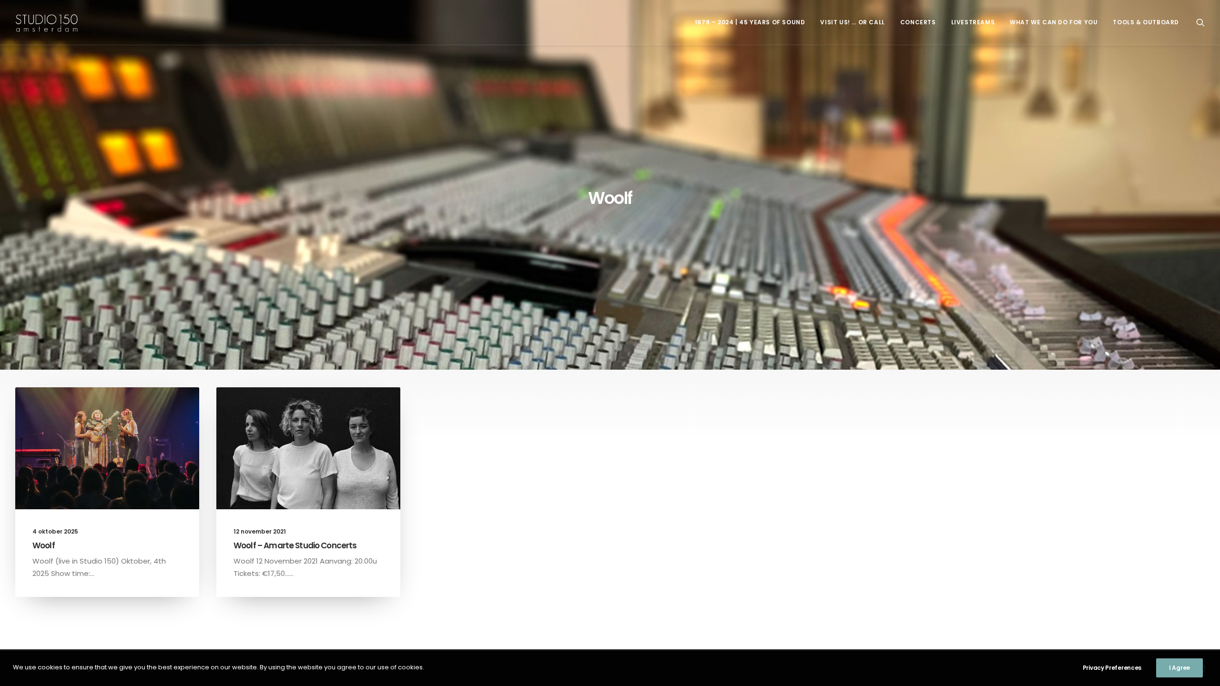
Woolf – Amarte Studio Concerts (295, 545)
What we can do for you (1054, 22)
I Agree (1179, 668)
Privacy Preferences (1112, 668)
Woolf (43, 545)
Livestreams (973, 22)
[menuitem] (750, 22)
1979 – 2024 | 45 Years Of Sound (750, 22)
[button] (1200, 22)
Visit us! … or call (852, 22)
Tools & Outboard (1146, 22)
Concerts (918, 22)
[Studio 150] (46, 22)
